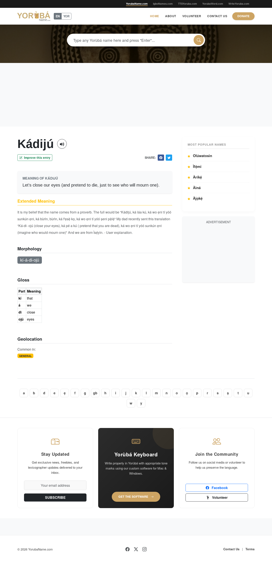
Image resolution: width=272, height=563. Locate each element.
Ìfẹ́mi (196, 166)
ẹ (65, 392)
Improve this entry (36, 157)
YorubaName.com (137, 4)
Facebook (219, 487)
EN (58, 16)
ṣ (228, 392)
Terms (250, 549)
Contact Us (217, 16)
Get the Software (133, 497)
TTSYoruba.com (187, 4)
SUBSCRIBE (55, 497)
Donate (243, 16)
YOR (66, 16)
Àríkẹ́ (197, 177)
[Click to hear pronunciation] (62, 144)
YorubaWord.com (212, 4)
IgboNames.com (163, 4)
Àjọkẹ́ (197, 198)
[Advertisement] (136, 94)
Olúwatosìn (202, 155)
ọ (187, 392)
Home (154, 16)
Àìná (196, 187)
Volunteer (191, 16)
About (170, 16)
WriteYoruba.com (238, 4)
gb (95, 392)
